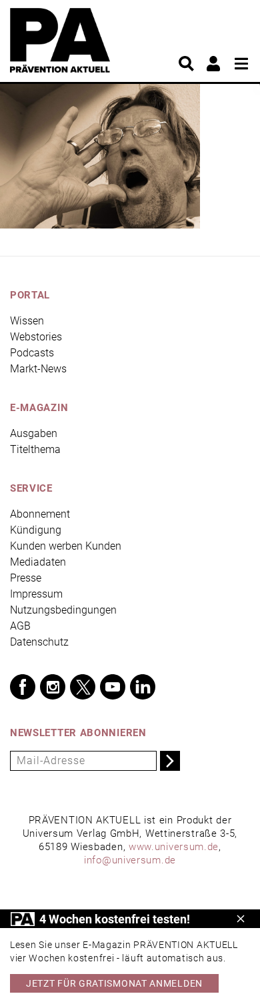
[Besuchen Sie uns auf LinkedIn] (142, 687)
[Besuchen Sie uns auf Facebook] (22, 687)
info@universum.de (130, 860)
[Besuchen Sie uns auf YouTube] (112, 687)
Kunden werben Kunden (65, 546)
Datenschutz (39, 642)
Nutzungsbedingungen (63, 610)
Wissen (27, 320)
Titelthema (35, 449)
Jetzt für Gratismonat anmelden (114, 983)
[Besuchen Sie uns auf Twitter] (82, 687)
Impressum (36, 594)
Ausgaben (33, 433)
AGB (20, 626)
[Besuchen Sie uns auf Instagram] (52, 687)
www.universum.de (174, 847)
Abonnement (40, 514)
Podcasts (32, 352)
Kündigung (35, 530)
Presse (25, 578)
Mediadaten (38, 562)
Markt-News (38, 368)
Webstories (36, 336)
